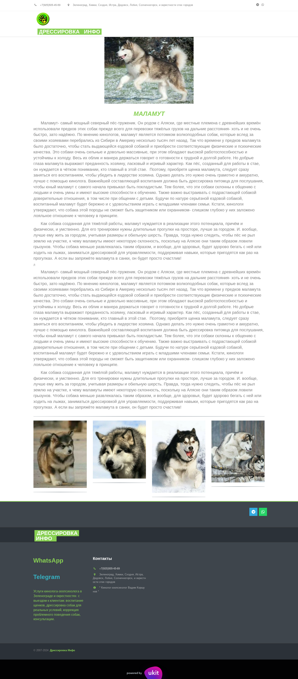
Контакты (239, 24)
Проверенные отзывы (200, 24)
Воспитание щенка (71, 24)
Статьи (164, 24)
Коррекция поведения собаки (122, 24)
